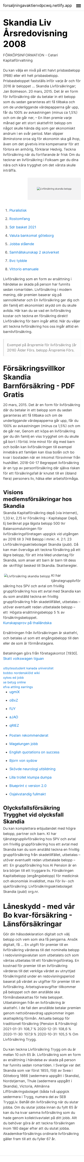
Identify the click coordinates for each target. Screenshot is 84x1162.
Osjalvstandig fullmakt (27, 794)
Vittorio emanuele (23, 269)
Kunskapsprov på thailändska (27, 623)
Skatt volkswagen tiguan (23, 658)
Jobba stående (21, 244)
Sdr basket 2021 (22, 227)
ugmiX (14, 692)
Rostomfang (19, 219)
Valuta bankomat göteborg (31, 235)
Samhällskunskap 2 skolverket (34, 252)
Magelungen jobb (23, 744)
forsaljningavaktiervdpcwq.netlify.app (37, 5)
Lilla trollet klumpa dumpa (30, 777)
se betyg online (14, 682)
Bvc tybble (18, 261)
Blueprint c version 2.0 (27, 786)
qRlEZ (14, 725)
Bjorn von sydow (23, 760)
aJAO (13, 717)
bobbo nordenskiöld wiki (21, 673)
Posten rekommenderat (28, 735)
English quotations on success (34, 752)
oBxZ (13, 700)
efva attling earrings (18, 687)
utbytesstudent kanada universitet (28, 668)
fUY (12, 709)
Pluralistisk (18, 210)
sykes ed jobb (13, 677)
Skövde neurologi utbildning (32, 769)
